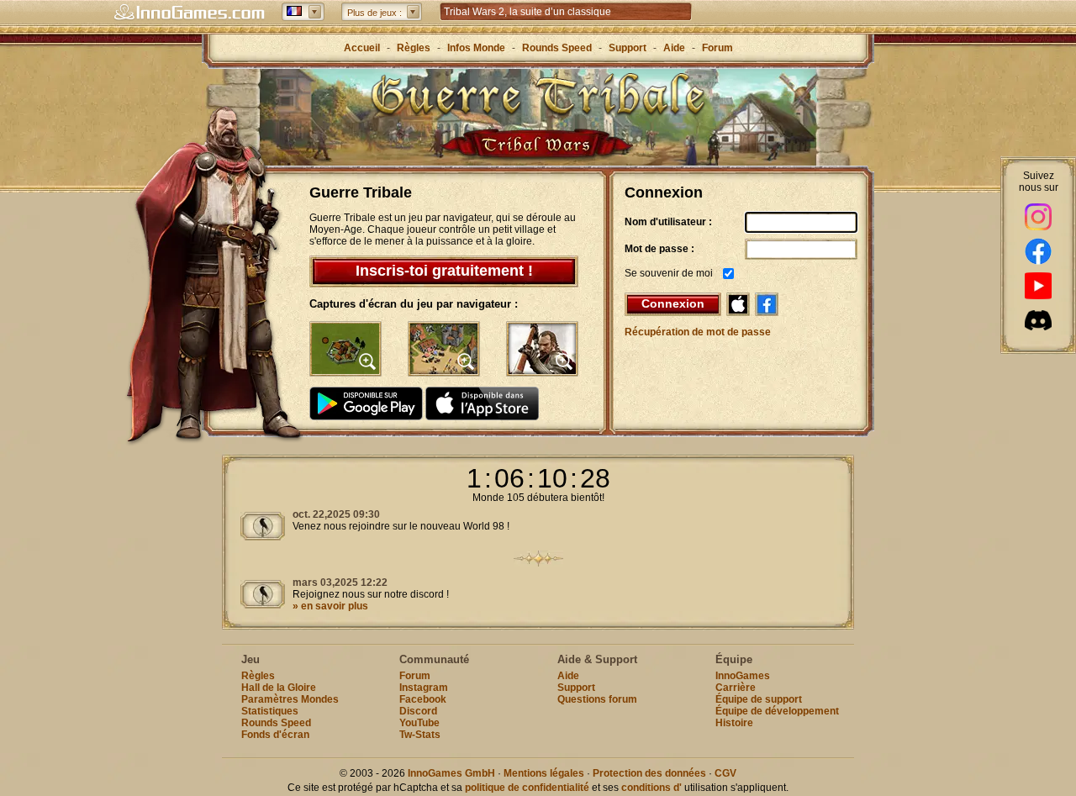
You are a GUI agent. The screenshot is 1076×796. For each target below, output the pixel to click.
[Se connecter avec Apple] (738, 304)
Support (627, 48)
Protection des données (649, 773)
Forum (717, 48)
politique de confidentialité (527, 787)
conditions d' (651, 787)
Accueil (362, 48)
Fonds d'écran (275, 735)
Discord (418, 711)
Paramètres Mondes (290, 699)
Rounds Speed (557, 48)
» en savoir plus (330, 606)
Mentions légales (544, 773)
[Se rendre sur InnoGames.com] (189, 12)
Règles (413, 48)
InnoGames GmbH (451, 773)
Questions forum (597, 699)
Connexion (672, 303)
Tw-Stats (419, 735)
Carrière (735, 687)
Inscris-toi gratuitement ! (444, 270)
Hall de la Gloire (278, 687)
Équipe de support (758, 699)
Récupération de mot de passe (698, 332)
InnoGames (742, 676)
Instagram (423, 687)
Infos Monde (476, 48)
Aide (674, 48)
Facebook (422, 699)
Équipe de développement (777, 711)
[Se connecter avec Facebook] (766, 304)
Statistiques (269, 711)
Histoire (734, 723)
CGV (725, 773)
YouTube (419, 723)
